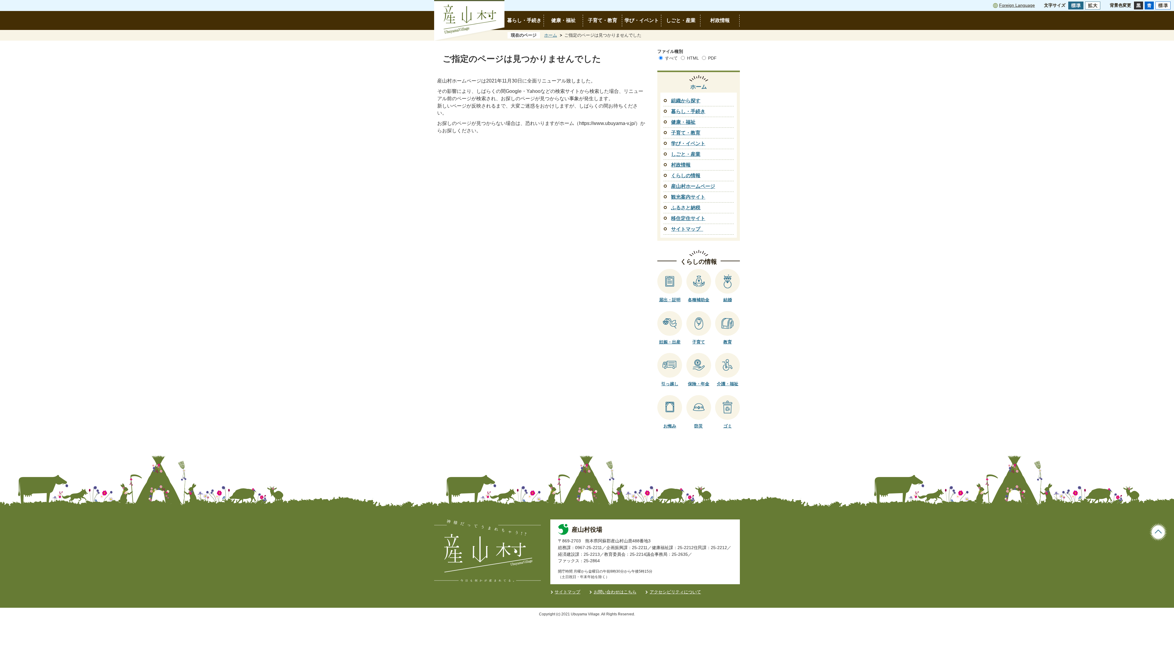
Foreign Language (1017, 5)
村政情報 (720, 20)
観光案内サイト (688, 197)
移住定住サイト (688, 218)
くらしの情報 (685, 175)
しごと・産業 (681, 20)
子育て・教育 (602, 20)
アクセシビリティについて (675, 591)
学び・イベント (642, 20)
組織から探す (685, 100)
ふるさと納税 (685, 207)
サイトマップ (567, 591)
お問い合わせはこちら (615, 591)
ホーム (550, 35)
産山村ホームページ (693, 186)
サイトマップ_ (687, 229)
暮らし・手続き (524, 20)
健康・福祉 (563, 20)
